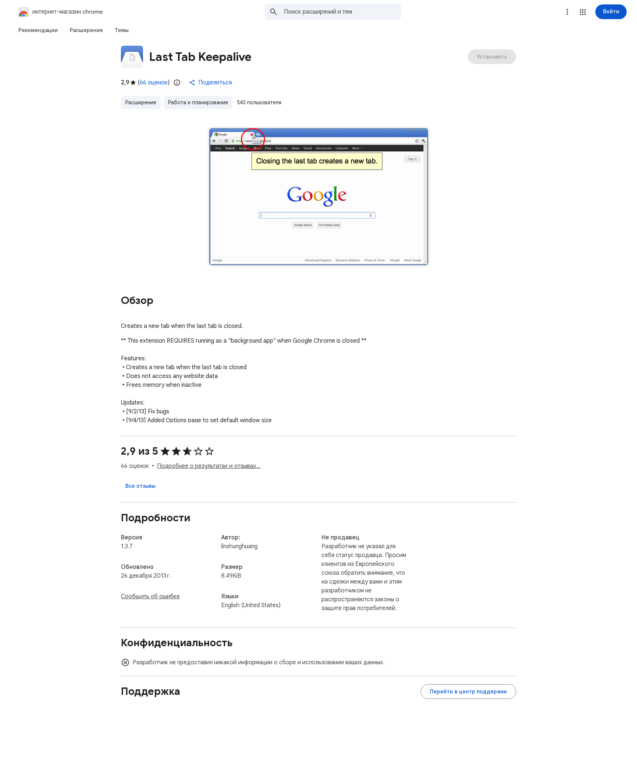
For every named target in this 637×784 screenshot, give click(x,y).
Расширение (140, 102)
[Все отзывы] (140, 486)
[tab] (38, 30)
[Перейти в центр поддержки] (468, 691)
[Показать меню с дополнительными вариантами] (567, 11)
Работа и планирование (198, 102)
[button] (582, 12)
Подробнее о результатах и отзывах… (209, 466)
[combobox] (342, 11)
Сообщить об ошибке (150, 596)
